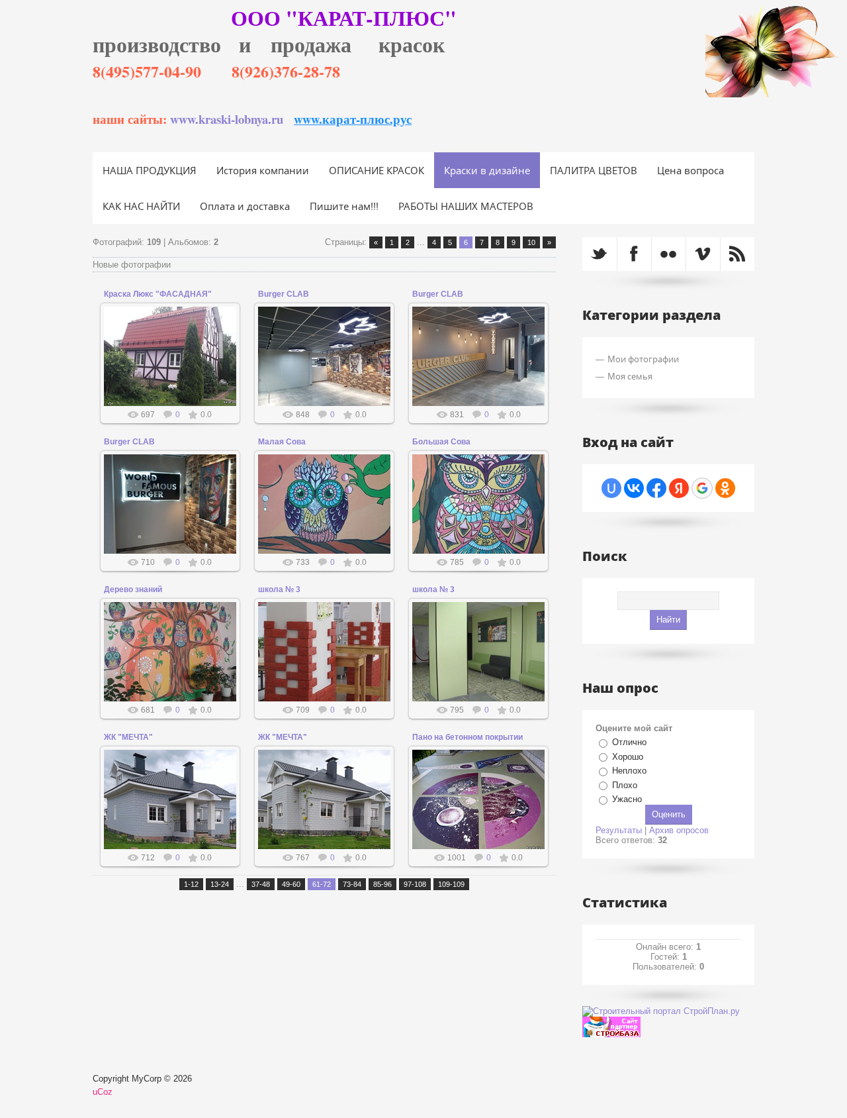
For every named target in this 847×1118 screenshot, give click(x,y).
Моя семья (629, 376)
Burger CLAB (283, 294)
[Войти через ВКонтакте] (634, 488)
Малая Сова (282, 441)
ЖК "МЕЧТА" (128, 737)
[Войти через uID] (611, 488)
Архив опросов (679, 830)
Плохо (624, 785)
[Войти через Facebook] (656, 488)
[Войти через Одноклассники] (725, 488)
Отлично (629, 742)
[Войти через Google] (702, 488)
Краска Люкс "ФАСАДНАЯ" (158, 294)
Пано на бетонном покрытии (467, 737)
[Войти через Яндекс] (679, 488)
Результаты (619, 830)
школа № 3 (279, 589)
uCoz (102, 1092)
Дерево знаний (133, 589)
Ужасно (627, 799)
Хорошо (627, 757)
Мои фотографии (643, 359)
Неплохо (629, 771)
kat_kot (176, 376)
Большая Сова (441, 441)
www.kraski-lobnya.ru (226, 119)
